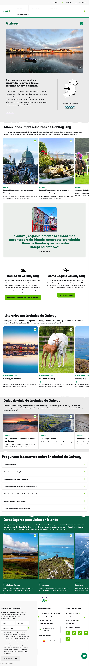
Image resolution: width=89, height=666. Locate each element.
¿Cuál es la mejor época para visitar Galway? (17, 508)
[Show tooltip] (28, 628)
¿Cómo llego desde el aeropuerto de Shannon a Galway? (20, 486)
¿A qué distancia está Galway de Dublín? (16, 479)
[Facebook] (68, 633)
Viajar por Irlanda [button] (66, 295)
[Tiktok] (68, 639)
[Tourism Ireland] (8, 11)
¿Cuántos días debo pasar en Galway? (15, 501)
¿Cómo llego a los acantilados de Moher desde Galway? (20, 494)
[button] (35, 140)
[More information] (80, 67)
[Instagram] (74, 633)
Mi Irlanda (68, 2)
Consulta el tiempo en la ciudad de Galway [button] (22, 297)
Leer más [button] (10, 112)
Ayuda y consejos (22, 14)
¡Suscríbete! (7, 658)
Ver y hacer (35, 8)
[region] (44, 169)
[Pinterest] (80, 633)
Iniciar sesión (82, 2)
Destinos (19, 8)
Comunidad (54, 2)
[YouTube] (86, 633)
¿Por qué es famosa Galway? (12, 472)
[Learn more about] (70, 108)
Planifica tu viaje (53, 8)
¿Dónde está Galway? (10, 464)
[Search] (83, 11)
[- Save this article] (81, 23)
